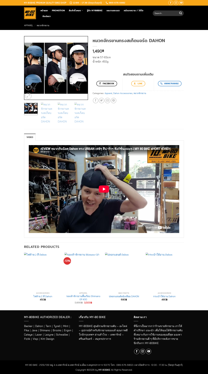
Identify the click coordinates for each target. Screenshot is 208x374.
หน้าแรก (44, 10)
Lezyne (49, 334)
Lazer (38, 334)
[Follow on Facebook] (170, 2)
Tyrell (57, 326)
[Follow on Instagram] (176, 2)
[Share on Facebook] (95, 100)
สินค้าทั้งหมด (75, 10)
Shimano (45, 330)
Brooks (57, 330)
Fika (26, 330)
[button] (28, 87)
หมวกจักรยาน (43, 25)
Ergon (67, 330)
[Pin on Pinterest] (113, 100)
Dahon (39, 326)
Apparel (28, 25)
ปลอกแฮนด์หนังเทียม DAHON (124, 296)
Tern (48, 326)
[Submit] (180, 13)
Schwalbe (62, 334)
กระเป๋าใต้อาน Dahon (164, 296)
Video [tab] (29, 137)
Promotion (58, 10)
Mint (65, 326)
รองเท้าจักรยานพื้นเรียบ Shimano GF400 (83, 298)
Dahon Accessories (122, 93)
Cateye (28, 334)
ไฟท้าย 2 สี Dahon (42, 296)
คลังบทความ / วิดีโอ (133, 10)
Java (34, 330)
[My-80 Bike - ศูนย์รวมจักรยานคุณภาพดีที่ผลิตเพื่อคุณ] (30, 13)
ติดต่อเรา (46, 16)
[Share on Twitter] (101, 100)
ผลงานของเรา (113, 10)
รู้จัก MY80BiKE (94, 10)
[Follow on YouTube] (181, 2)
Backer (28, 326)
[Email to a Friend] (107, 100)
